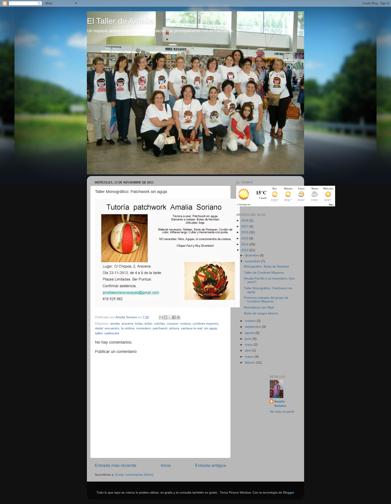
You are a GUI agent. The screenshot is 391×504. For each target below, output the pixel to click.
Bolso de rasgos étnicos (261, 313)
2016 (245, 232)
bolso (148, 323)
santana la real (191, 328)
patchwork (160, 328)
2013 (245, 250)
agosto (250, 333)
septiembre (253, 326)
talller (99, 333)
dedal (99, 328)
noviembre (253, 261)
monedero (143, 328)
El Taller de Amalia (120, 21)
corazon (172, 323)
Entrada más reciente (115, 465)
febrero (250, 362)
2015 (245, 238)
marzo (250, 356)
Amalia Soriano (280, 404)
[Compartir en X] (169, 317)
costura (185, 323)
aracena (127, 323)
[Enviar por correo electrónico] (161, 317)
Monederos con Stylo (259, 307)
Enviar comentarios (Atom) (134, 474)
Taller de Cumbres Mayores (264, 272)
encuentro (112, 328)
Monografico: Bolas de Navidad (266, 266)
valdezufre (111, 333)
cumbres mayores (205, 323)
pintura (174, 328)
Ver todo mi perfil (282, 411)
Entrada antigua (210, 465)
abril (248, 350)
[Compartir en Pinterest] (178, 317)
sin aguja (210, 328)
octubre (251, 321)
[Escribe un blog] (165, 317)
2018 (245, 220)
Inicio (166, 465)
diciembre (252, 255)
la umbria (127, 328)
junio (249, 338)
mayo (249, 344)
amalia (115, 323)
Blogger (288, 492)
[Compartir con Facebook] (174, 317)
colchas (159, 323)
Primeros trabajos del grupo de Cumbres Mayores (266, 299)
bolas (139, 323)
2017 (245, 226)
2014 (245, 244)
